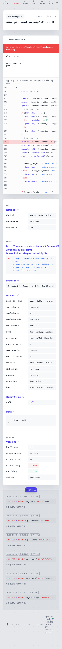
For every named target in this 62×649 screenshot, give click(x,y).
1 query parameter (16, 507)
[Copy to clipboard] (52, 215)
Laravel (40, 624)
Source (18, 624)
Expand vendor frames (17, 40)
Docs (29, 624)
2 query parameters (17, 545)
